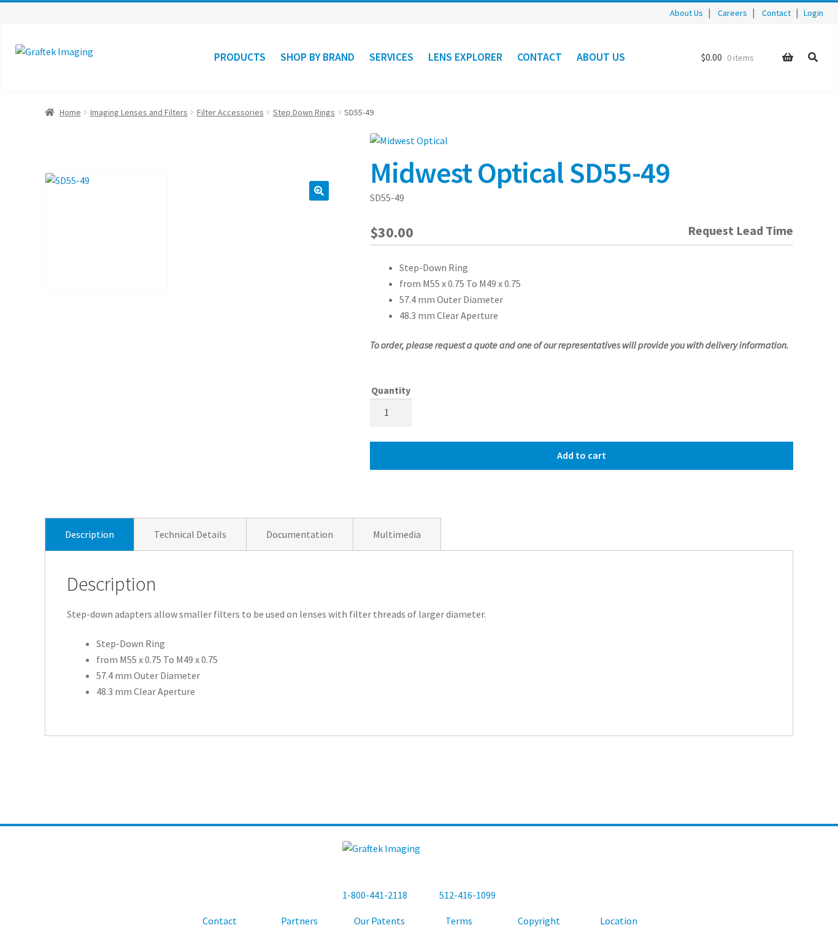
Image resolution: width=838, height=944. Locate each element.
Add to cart (581, 455)
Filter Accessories (230, 112)
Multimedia (397, 534)
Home (70, 112)
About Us (686, 12)
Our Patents (379, 921)
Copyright (539, 921)
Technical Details (190, 534)
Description (89, 534)
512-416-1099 (467, 895)
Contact (776, 12)
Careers (732, 12)
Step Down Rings (304, 112)
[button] (319, 191)
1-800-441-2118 (374, 895)
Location (618, 921)
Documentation (299, 534)
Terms (458, 921)
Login (813, 12)
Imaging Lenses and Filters (139, 112)
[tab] (89, 534)
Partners (299, 921)
